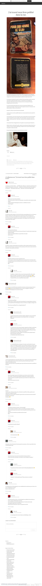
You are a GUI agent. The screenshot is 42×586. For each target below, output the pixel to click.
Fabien (9, 482)
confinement (27, 161)
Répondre (6, 192)
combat (24, 161)
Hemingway (31, 162)
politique (18, 163)
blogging (21, 161)
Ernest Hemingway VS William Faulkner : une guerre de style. (10, 576)
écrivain (16, 161)
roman (31, 163)
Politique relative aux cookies (21, 584)
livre (13, 163)
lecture (8, 163)
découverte (30, 161)
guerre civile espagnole (26, 162)
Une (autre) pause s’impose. (11, 549)
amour (12, 161)
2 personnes (9, 190)
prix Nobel (27, 163)
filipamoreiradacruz (11, 283)
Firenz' (9, 210)
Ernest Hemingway (13, 162)
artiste (14, 161)
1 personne (12, 237)
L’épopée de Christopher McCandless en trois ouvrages (10, 570)
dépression (8, 162)
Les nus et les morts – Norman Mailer (12, 173)
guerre (22, 162)
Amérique (9, 161)
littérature (10, 163)
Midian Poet (10, 182)
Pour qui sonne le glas (23, 163)
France (19, 162)
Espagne (17, 162)
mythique (15, 163)
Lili (9, 387)
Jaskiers (3, 3)
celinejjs (9, 440)
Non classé (8, 542)
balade (19, 161)
